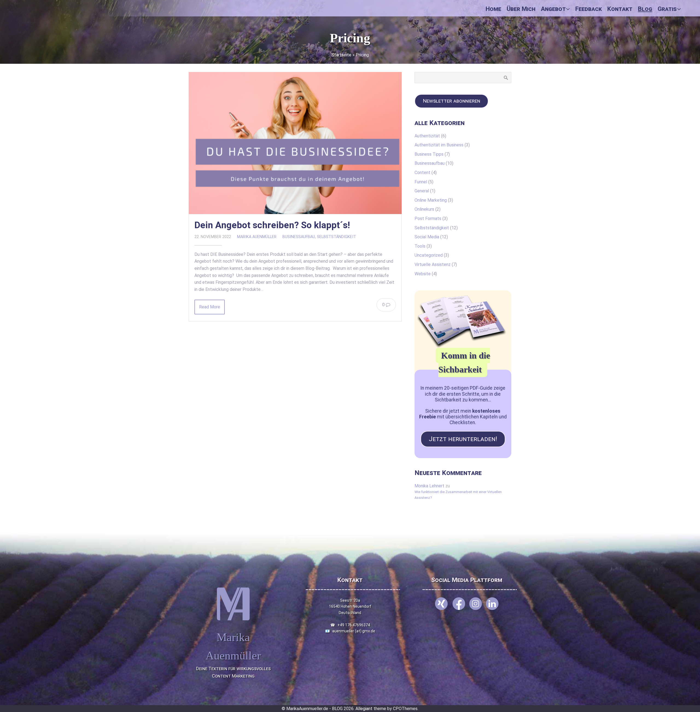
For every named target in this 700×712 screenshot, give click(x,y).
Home (493, 8)
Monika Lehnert (429, 485)
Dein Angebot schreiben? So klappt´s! (272, 225)
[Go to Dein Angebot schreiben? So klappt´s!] (295, 143)
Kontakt (619, 8)
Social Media (427, 236)
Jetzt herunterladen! (463, 439)
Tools (420, 246)
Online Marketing (431, 200)
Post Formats (428, 218)
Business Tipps (429, 154)
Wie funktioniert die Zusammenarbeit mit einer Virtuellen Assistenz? (458, 494)
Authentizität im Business (439, 144)
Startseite (341, 54)
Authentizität (427, 135)
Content (422, 172)
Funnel (421, 181)
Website (423, 273)
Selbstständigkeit (336, 237)
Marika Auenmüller (256, 237)
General (422, 190)
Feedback (588, 8)
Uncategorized (429, 255)
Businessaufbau (298, 237)
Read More (209, 306)
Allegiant (363, 708)
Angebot (553, 8)
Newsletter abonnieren (451, 101)
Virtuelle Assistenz (433, 264)
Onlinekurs (424, 209)
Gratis (667, 8)
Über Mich (521, 8)
